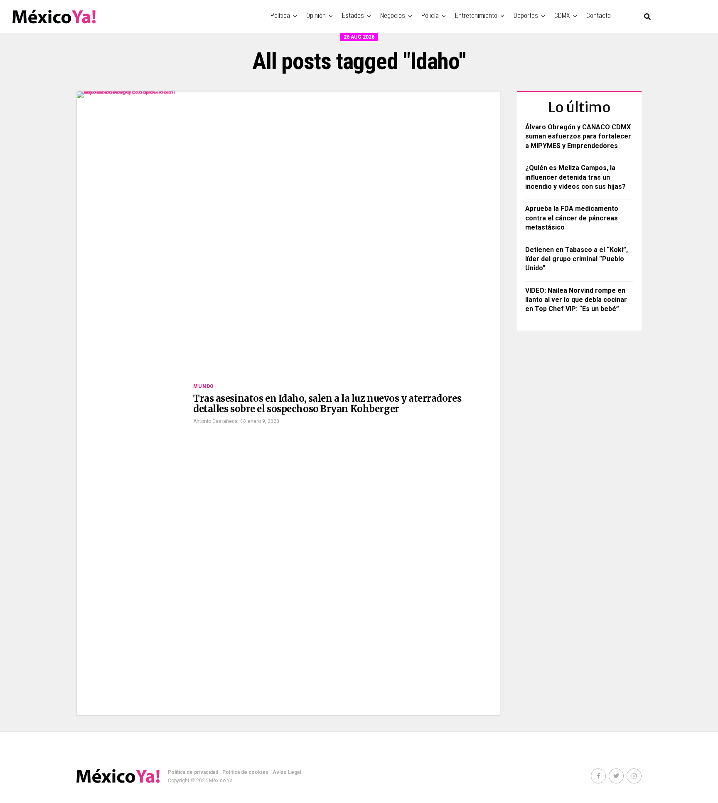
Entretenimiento (476, 16)
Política (280, 16)
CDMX (562, 16)
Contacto (598, 16)
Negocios (392, 16)
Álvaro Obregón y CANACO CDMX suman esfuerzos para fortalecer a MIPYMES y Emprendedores (578, 136)
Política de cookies (245, 772)
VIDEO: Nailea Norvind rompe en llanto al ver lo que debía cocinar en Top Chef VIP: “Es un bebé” (576, 300)
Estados (353, 16)
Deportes (526, 16)
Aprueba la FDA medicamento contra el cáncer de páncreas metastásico (571, 218)
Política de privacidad (193, 772)
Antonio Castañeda (215, 421)
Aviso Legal (287, 772)
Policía (430, 16)
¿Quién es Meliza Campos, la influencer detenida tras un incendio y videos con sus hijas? (575, 177)
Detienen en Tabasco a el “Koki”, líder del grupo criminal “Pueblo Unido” (576, 259)
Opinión (316, 16)
